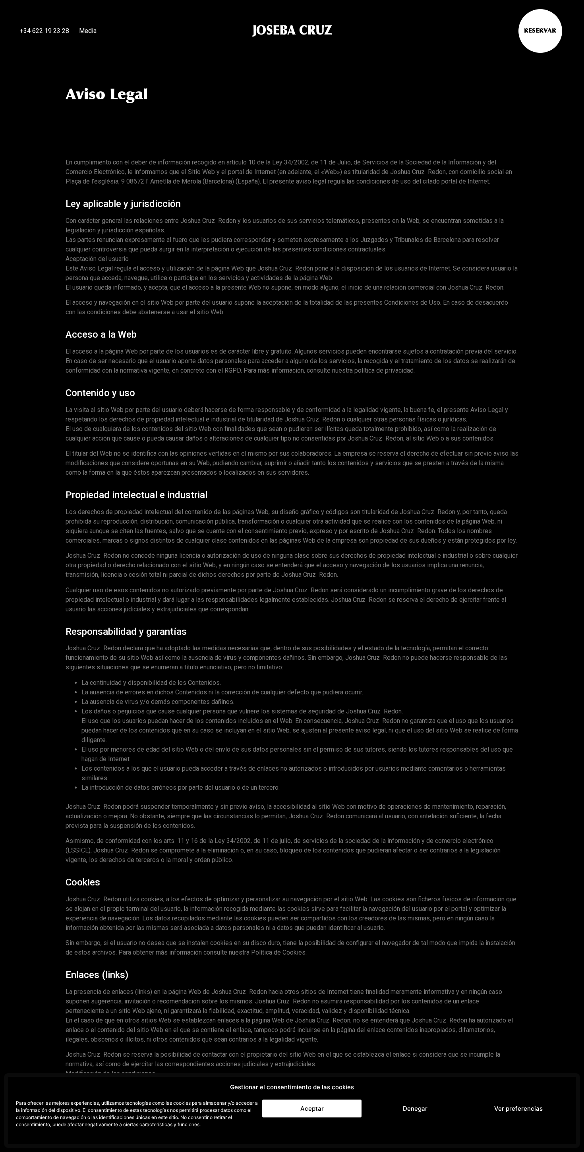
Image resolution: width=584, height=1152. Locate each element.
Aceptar (312, 1108)
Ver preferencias (518, 1108)
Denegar (415, 1108)
